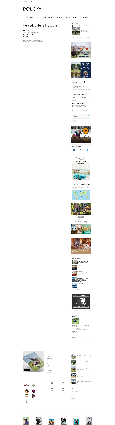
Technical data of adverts (76, 396)
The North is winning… (81, 267)
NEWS (31, 17)
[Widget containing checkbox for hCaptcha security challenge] (81, 116)
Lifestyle (38, 17)
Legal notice (49, 370)
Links (48, 365)
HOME (27, 17)
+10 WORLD (59, 17)
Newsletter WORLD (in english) (79, 105)
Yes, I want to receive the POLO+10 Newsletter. (80, 111)
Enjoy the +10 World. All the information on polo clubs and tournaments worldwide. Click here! (81, 187)
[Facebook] (24, 1)
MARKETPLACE (86, 17)
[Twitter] (28, 1)
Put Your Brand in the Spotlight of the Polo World (31, 365)
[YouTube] (30, 1)
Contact (88, 1)
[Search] (32, 1)
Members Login (50, 358)
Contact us (49, 356)
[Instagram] (26, 1)
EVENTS (44, 17)
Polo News (28, 30)
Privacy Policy (49, 372)
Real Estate (67, 17)
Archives (73, 337)
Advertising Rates (74, 391)
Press (48, 363)
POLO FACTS (50, 17)
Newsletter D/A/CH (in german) (79, 106)
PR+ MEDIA (75, 17)
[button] (25, 45)
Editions (72, 398)
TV (80, 17)
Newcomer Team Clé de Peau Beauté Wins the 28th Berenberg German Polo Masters (84, 381)
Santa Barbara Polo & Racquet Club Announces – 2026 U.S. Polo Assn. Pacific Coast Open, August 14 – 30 (83, 375)
